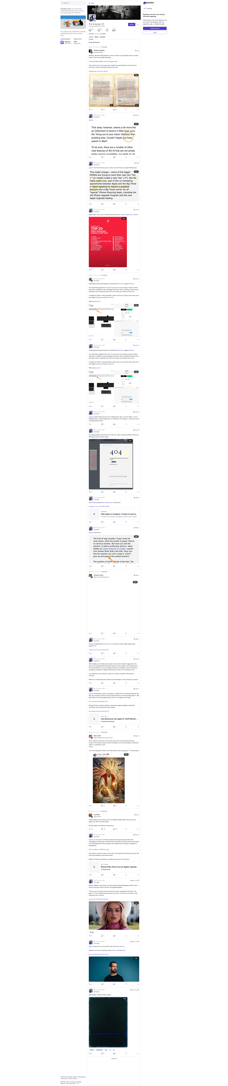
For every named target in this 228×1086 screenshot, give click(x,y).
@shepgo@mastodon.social (96, 26)
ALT (111, 105)
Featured (102, 37)
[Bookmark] (126, 109)
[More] (138, 109)
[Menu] (137, 24)
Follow (132, 24)
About (71, 1076)
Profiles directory (81, 1076)
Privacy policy (64, 1078)
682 (90, 31)
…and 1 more (112, 1050)
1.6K (98, 31)
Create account (154, 28)
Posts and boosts (94, 42)
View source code (70, 1083)
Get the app (73, 1081)
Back (92, 3)
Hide (136, 75)
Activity (91, 37)
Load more (114, 1058)
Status (75, 1076)
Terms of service (73, 1078)
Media (96, 37)
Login (155, 32)
